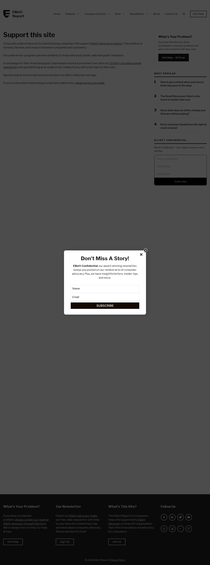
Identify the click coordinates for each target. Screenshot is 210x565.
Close (145, 250)
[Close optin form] (142, 255)
